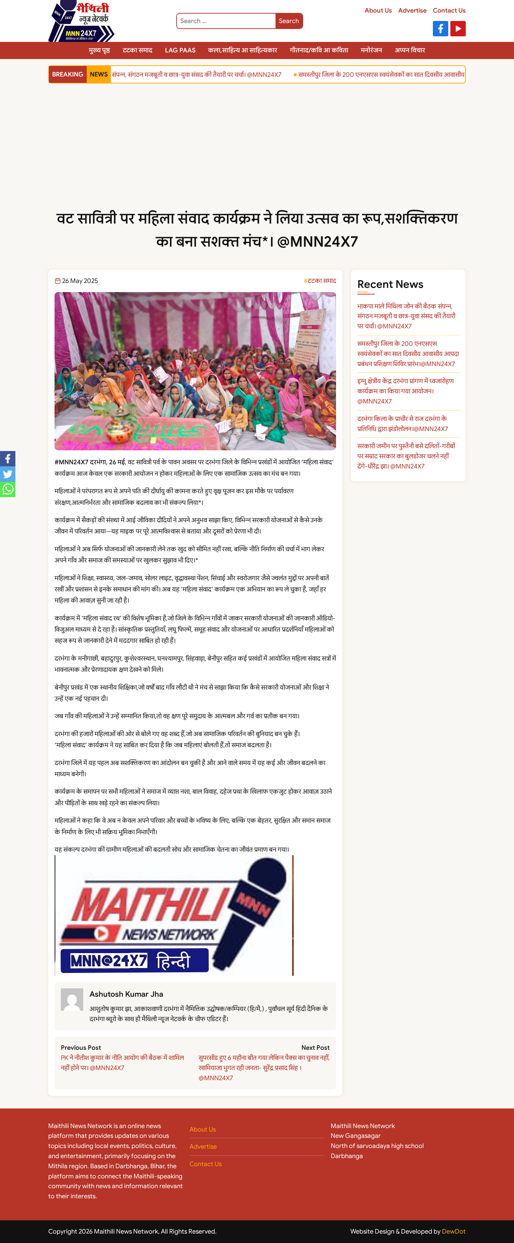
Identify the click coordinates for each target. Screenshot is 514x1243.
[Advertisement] (257, 155)
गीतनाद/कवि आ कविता (319, 50)
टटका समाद (137, 50)
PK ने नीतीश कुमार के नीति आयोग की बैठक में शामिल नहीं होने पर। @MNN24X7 (122, 1063)
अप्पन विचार (410, 50)
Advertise (412, 10)
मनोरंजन (371, 50)
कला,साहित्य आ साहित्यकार (242, 50)
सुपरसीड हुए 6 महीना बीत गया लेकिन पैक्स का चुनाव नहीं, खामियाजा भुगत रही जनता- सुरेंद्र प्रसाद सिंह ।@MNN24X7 (264, 1068)
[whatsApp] (7, 489)
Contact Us (449, 10)
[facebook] (7, 458)
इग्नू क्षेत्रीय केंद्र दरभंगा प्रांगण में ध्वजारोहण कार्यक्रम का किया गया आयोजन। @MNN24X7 (405, 391)
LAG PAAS (180, 50)
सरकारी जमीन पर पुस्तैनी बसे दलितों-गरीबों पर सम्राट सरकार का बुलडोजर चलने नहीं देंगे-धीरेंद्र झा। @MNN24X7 (406, 456)
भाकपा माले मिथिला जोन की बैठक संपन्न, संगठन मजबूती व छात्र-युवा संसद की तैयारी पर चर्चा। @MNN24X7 (146, 74)
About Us (378, 10)
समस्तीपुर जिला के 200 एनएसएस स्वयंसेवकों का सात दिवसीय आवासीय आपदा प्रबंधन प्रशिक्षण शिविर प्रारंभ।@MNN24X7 (408, 354)
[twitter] (7, 474)
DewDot (454, 1231)
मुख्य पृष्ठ (99, 50)
